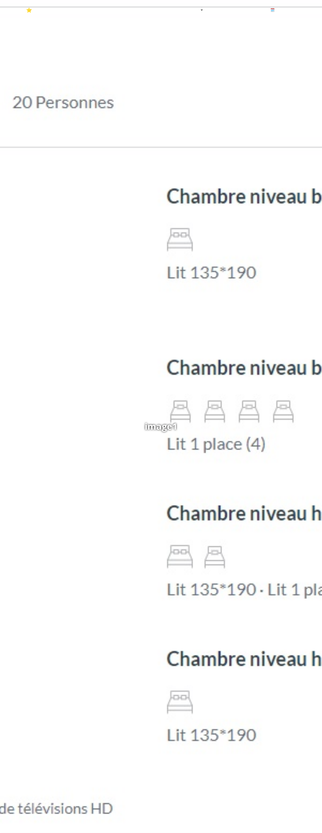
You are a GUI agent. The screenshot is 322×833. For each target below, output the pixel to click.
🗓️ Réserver (281, 9)
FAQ (232, 9)
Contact (253, 9)
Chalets (192, 9)
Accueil (169, 9)
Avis (216, 9)
